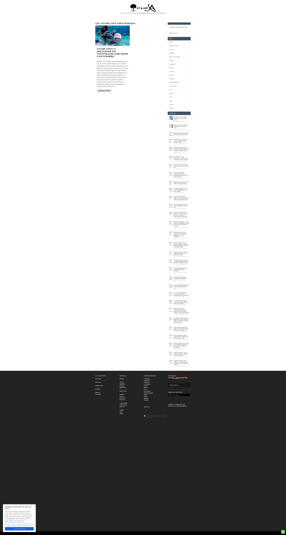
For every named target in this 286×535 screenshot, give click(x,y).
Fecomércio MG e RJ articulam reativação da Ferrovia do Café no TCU (181, 166)
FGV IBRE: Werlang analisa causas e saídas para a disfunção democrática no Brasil (181, 302)
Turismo (183, 121)
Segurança (171, 60)
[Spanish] (187, 377)
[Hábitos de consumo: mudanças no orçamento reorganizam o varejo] (171, 126)
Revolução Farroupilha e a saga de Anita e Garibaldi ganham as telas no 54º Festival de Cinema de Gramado (181, 224)
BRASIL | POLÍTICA (174, 46)
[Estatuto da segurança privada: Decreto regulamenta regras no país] (171, 205)
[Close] (34, 505)
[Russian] (185, 377)
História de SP (172, 64)
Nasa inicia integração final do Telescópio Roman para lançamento (180, 269)
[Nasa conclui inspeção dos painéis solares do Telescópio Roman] (171, 286)
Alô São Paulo (181, 143)
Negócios (171, 75)
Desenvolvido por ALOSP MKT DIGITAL (177, 406)
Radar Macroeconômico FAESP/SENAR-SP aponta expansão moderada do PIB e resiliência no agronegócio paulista (181, 311)
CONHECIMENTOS (174, 82)
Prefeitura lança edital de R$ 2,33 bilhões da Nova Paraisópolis (181, 182)
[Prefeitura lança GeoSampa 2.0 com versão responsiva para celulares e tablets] (171, 140)
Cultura (180, 227)
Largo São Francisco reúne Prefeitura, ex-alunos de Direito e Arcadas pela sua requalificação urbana (181, 362)
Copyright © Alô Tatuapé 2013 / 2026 (176, 404)
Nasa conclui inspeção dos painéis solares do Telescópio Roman (181, 285)
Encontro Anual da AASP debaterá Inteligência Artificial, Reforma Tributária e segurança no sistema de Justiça (181, 245)
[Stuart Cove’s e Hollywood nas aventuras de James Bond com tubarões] (112, 36)
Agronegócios (172, 78)
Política (183, 192)
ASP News (109, 15)
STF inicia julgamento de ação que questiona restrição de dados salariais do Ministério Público (181, 261)
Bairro (180, 200)
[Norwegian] (181, 377)
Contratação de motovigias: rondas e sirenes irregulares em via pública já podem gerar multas (181, 198)
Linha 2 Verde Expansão (174, 57)
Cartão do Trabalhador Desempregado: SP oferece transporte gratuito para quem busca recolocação (181, 174)
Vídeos (186, 331)
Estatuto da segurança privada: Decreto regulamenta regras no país (181, 206)
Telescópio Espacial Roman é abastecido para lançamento (180, 277)
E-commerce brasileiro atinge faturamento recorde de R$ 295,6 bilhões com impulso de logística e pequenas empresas (181, 320)
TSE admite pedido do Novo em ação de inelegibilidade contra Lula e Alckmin (181, 190)
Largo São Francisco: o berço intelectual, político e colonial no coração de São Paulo (181, 354)
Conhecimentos (152, 15)
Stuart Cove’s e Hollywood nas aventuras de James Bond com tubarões (112, 52)
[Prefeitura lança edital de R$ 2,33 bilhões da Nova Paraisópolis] (171, 183)
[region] (19, 518)
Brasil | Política (120, 15)
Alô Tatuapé (104, 533)
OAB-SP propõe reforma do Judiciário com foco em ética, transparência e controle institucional (180, 234)
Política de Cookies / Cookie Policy (16, 522)
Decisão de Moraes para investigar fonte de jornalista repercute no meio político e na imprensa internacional (181, 345)
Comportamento (140, 15)
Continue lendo (104, 91)
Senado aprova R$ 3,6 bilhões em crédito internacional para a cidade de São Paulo (181, 253)
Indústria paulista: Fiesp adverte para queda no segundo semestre (181, 133)
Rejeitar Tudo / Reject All (26, 525)
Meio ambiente (181, 160)
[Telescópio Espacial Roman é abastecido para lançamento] (171, 278)
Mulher (171, 100)
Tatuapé (183, 15)
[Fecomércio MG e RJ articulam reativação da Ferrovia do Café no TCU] (171, 166)
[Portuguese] (183, 377)
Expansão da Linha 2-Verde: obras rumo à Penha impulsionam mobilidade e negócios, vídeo (181, 149)
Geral (170, 89)
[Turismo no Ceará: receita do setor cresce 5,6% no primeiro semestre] (171, 118)
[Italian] (179, 377)
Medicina (161, 15)
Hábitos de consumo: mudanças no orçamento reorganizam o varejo (181, 126)
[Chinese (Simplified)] (169, 377)
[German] (175, 377)
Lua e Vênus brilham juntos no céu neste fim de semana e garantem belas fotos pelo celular (181, 294)
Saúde (168, 15)
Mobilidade (171, 53)
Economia (130, 15)
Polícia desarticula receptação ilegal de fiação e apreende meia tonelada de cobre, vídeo (181, 336)
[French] (173, 377)
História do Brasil (185, 227)
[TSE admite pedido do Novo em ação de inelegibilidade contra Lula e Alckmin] (171, 189)
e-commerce (172, 71)
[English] (171, 377)
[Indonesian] (177, 377)
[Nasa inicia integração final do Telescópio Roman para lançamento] (171, 269)
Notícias (102, 15)
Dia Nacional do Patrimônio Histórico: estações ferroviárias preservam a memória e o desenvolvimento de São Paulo (180, 214)
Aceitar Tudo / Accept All (19, 528)
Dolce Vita (175, 15)
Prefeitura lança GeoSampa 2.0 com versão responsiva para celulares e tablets (181, 141)
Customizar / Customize (12, 525)
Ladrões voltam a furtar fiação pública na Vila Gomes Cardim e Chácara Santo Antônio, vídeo (181, 328)
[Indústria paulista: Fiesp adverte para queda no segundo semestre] (171, 134)
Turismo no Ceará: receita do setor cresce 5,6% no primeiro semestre (180, 118)
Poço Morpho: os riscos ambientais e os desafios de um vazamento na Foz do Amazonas (181, 158)
